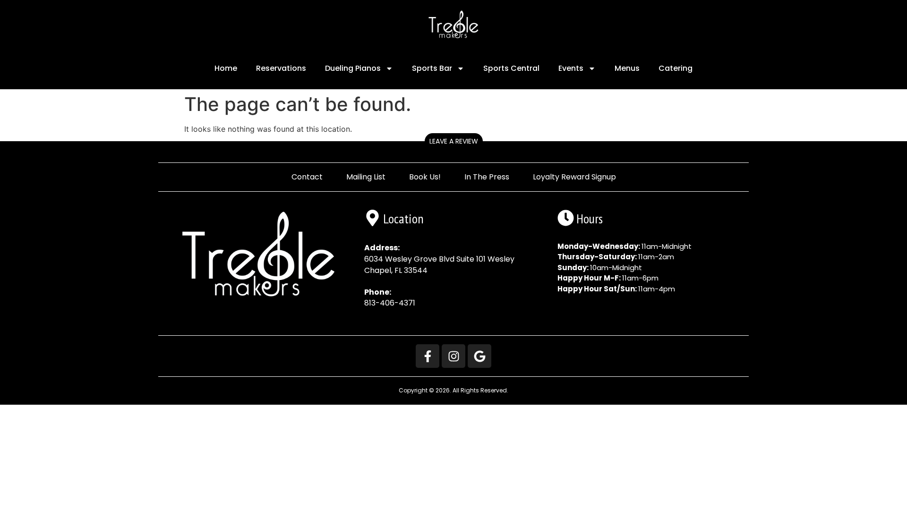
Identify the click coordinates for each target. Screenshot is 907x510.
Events (570, 68)
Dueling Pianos (353, 68)
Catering (676, 68)
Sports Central (511, 68)
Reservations (281, 68)
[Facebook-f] (427, 356)
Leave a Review (453, 141)
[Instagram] (453, 356)
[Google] (479, 356)
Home (225, 68)
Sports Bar (432, 68)
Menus (627, 68)
